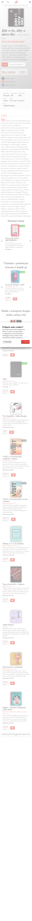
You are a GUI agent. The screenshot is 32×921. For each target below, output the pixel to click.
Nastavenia (8, 342)
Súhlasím (26, 342)
